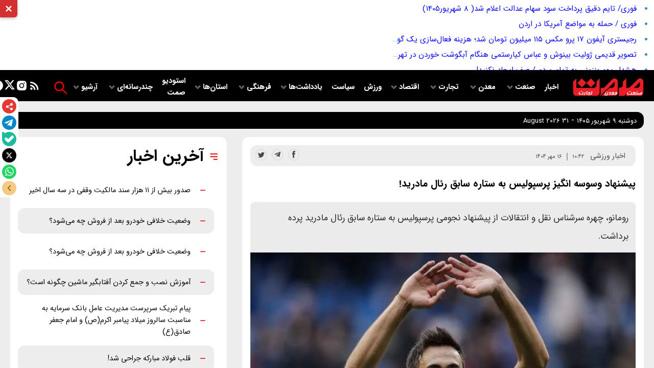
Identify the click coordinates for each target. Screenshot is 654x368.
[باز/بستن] (9, 188)
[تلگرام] (9, 122)
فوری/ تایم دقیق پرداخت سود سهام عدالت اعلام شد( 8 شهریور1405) (530, 9)
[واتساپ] (9, 172)
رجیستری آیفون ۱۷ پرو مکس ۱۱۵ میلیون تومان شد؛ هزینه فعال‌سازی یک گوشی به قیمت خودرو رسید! (476, 39)
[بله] (9, 139)
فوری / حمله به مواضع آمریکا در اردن (578, 24)
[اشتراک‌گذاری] (9, 106)
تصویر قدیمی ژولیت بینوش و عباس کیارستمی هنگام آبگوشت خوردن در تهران (513, 55)
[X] (9, 155)
